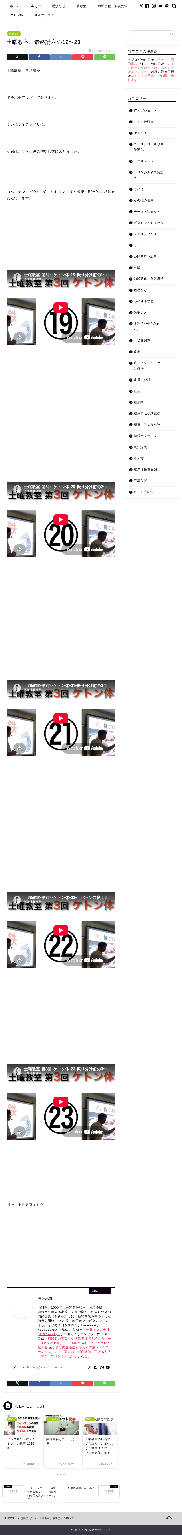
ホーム (15, 6)
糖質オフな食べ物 (147, 424)
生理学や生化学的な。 (147, 326)
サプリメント (144, 161)
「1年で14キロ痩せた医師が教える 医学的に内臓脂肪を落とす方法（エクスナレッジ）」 (74, 1347)
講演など (58, 6)
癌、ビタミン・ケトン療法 (149, 365)
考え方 (36, 6)
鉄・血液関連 (144, 492)
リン (137, 245)
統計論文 (140, 447)
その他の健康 (144, 200)
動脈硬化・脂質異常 (113, 6)
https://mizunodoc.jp (44, 1367)
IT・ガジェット (145, 110)
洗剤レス (140, 312)
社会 (137, 391)
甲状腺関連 (142, 340)
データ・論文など (147, 211)
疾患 (137, 351)
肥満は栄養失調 (145, 469)
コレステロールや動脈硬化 (149, 147)
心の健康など (144, 301)
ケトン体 (16, 15)
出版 (137, 267)
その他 (139, 189)
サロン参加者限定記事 (149, 175)
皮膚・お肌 (142, 380)
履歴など (140, 290)
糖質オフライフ (46, 15)
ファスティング (145, 234)
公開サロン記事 (145, 256)
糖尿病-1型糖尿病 (147, 413)
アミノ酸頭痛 (144, 121)
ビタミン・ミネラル (149, 222)
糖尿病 (82, 6)
